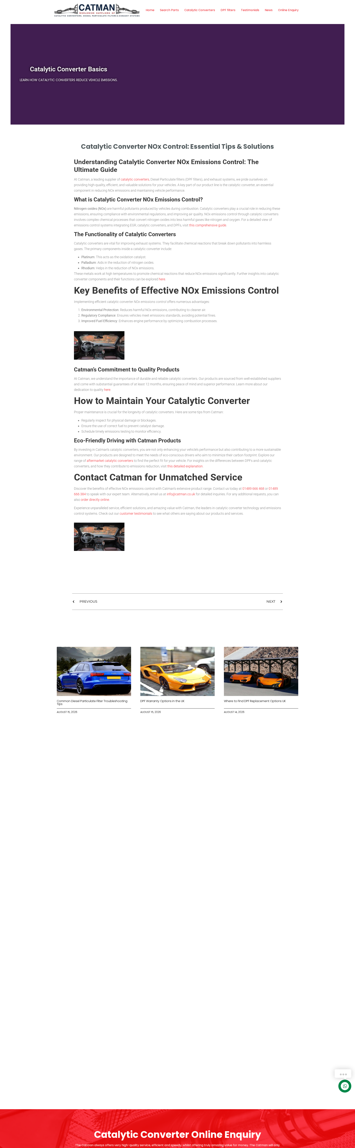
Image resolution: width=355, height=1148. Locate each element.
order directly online (95, 500)
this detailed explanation (185, 466)
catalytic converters (135, 179)
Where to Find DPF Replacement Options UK (255, 701)
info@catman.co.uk (181, 494)
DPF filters (228, 10)
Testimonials (250, 10)
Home (150, 10)
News (269, 10)
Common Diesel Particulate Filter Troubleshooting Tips (92, 702)
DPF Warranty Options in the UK (162, 701)
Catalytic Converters (199, 10)
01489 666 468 (253, 488)
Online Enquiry (288, 10)
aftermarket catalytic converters (110, 461)
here (162, 279)
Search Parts (169, 10)
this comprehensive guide (207, 225)
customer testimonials (136, 513)
